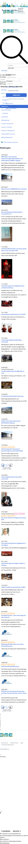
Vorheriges (6, 831)
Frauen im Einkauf (6, 127)
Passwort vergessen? (12, 87)
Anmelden (16, 95)
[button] (14, 50)
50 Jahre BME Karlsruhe (8, 134)
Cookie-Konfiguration (7, 745)
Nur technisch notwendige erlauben (10, 841)
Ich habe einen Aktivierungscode (15, 106)
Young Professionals (7, 124)
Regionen (13, 10)
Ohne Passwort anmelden (16, 99)
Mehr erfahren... (5, 839)
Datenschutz (14, 743)
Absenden (11, 68)
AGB (22, 743)
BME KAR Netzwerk (7, 137)
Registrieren (9, 103)
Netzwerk (7, 10)
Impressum (4, 743)
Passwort (9, 81)
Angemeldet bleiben (13, 90)
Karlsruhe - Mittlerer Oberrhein (21, 10)
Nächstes (16, 831)
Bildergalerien (5, 120)
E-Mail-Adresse (11, 75)
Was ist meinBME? (11, 108)
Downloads (4, 117)
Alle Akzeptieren (4, 843)
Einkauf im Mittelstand (8, 130)
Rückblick (5, 113)
